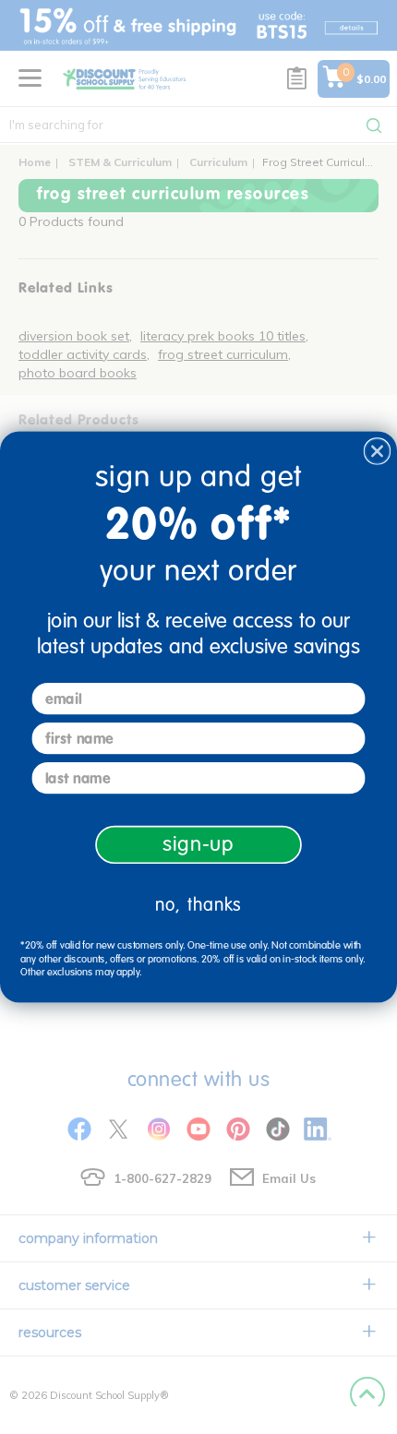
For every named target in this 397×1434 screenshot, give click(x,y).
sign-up (198, 844)
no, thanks (198, 904)
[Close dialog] (378, 451)
